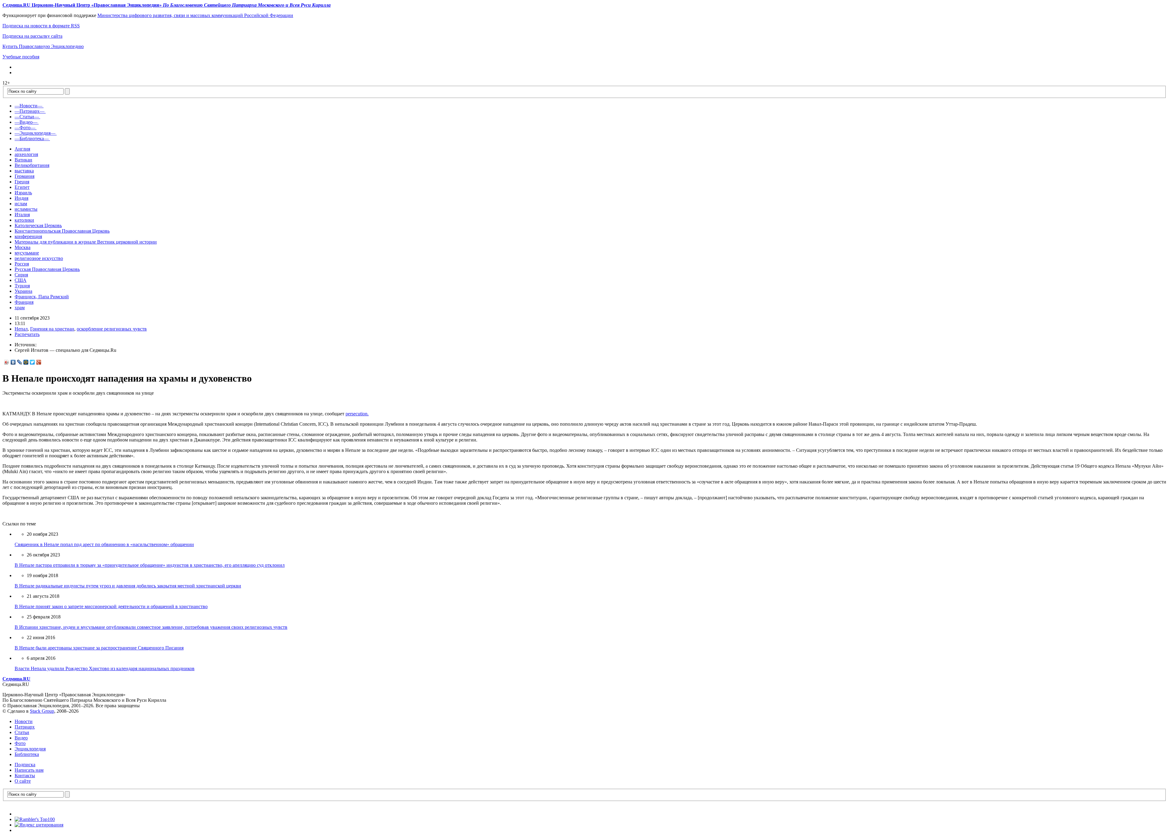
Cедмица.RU (16, 678)
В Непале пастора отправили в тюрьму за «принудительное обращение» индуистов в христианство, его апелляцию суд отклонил (150, 565)
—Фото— (25, 127)
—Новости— (28, 105)
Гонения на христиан (52, 328)
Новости (24, 721)
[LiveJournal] (19, 362)
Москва (22, 247)
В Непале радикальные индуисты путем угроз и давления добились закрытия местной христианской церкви (128, 585)
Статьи (22, 732)
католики (24, 220)
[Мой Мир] (26, 362)
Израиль (23, 192)
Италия (22, 214)
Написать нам (29, 770)
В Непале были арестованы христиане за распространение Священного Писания (99, 647)
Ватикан (23, 159)
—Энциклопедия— (35, 133)
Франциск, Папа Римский (42, 296)
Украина (23, 291)
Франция (24, 302)
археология (26, 154)
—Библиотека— (32, 138)
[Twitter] (32, 362)
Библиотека (27, 754)
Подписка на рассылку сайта (32, 36)
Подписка (25, 764)
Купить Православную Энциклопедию (43, 46)
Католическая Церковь (38, 225)
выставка (24, 170)
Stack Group (42, 711)
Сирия (21, 274)
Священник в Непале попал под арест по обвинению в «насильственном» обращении (104, 544)
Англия (22, 148)
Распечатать (27, 334)
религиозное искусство (39, 258)
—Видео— (26, 122)
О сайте (23, 781)
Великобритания (32, 165)
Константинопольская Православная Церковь (62, 231)
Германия (24, 176)
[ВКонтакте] (13, 362)
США (20, 280)
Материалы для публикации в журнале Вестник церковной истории (86, 241)
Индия (21, 198)
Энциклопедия (30, 748)
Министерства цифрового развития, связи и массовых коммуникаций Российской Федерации (195, 15)
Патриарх (25, 726)
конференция (28, 236)
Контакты (25, 775)
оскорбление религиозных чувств (112, 328)
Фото (20, 743)
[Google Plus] (39, 362)
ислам (21, 203)
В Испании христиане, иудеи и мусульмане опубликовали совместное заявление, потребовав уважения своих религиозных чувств (151, 627)
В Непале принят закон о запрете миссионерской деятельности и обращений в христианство (111, 606)
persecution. (357, 413)
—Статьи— (27, 116)
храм (20, 307)
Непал (21, 328)
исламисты (26, 209)
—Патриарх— (29, 111)
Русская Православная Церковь (47, 269)
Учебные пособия (20, 56)
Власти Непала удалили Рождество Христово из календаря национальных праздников (105, 668)
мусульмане (27, 252)
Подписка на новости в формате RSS (41, 25)
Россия (22, 263)
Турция (22, 285)
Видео (21, 737)
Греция (22, 181)
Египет (22, 187)
